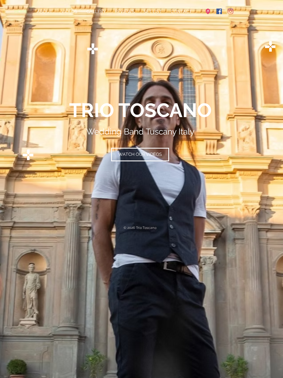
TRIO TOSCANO (140, 110)
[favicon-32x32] (208, 11)
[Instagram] (230, 11)
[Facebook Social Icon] (219, 11)
